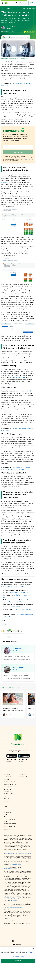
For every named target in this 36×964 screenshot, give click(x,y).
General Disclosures (19, 898)
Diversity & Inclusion (10, 784)
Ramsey (18, 667)
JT (16, 648)
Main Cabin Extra (27, 391)
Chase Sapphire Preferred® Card (19, 592)
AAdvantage (5, 182)
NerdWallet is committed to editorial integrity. (16, 58)
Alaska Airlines (17, 358)
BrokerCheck (14, 900)
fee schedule (28, 898)
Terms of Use (26, 157)
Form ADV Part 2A (23, 896)
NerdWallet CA (19, 944)
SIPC (15, 893)
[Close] (34, 949)
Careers (6, 779)
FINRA (11, 893)
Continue (18, 961)
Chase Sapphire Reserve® (11, 607)
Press (5, 796)
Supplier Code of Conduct (9, 813)
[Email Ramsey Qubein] (14, 670)
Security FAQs (23, 776)
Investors (7, 801)
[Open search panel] (16, 3)
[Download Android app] (24, 756)
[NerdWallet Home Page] (6, 2)
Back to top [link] (7, 637)
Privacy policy (8, 816)
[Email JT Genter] (14, 651)
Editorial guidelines (10, 786)
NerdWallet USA (19, 941)
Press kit (6, 798)
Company (7, 774)
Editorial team (8, 793)
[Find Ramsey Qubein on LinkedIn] (16, 670)
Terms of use (8, 810)
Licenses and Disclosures (24, 853)
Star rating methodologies (8, 790)
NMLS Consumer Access (10, 853)
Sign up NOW (18, 152)
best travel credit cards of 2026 (12, 587)
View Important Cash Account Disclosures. (17, 906)
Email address (7, 144)
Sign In (23, 2)
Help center (22, 774)
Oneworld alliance (19, 377)
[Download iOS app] (11, 756)
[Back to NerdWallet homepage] (2, 8)
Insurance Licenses (16, 864)
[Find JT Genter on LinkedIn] (16, 651)
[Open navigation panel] (2, 2)
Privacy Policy (26, 159)
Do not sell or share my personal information (10, 827)
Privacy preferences (10, 823)
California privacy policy (9, 820)
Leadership (7, 776)
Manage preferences (18, 956)
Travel (8, 8)
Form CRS (15, 896)
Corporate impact (9, 781)
